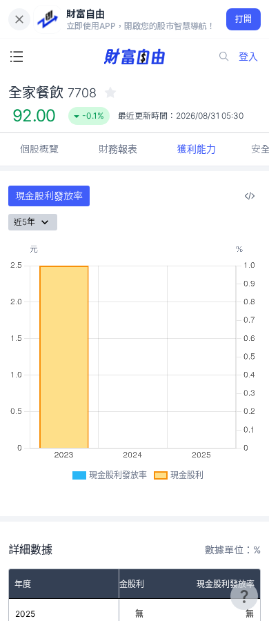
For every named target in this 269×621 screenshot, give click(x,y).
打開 (243, 19)
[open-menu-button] (16, 56)
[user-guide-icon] (244, 596)
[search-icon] (224, 56)
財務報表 (118, 149)
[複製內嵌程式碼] (250, 196)
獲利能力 (196, 149)
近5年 (24, 222)
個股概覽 (39, 149)
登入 (248, 56)
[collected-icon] (110, 92)
